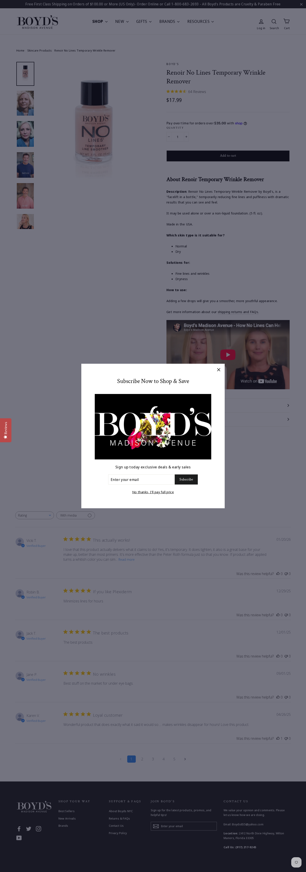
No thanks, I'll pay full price (153, 492)
